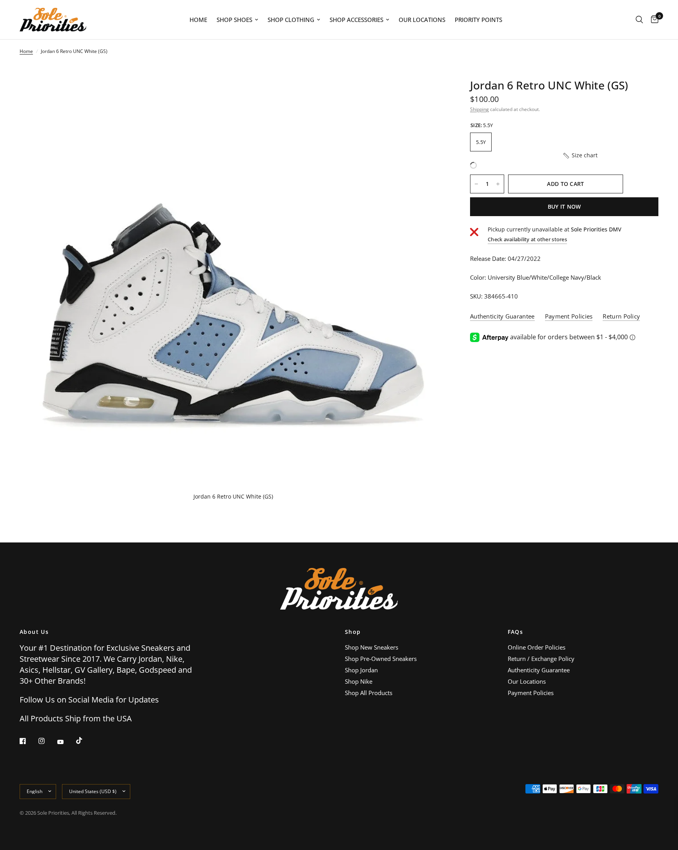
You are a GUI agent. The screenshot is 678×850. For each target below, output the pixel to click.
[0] (652, 19)
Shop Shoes (234, 20)
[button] (580, 155)
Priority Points (478, 20)
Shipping (479, 109)
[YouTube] (66, 742)
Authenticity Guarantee (539, 670)
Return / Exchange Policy (541, 659)
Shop (353, 632)
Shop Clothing (291, 20)
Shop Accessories (356, 20)
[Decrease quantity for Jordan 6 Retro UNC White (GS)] (476, 184)
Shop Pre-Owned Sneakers (381, 659)
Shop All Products (368, 693)
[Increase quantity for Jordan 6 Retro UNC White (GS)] (498, 184)
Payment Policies (531, 693)
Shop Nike (358, 681)
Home (198, 20)
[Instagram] (47, 741)
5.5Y (481, 142)
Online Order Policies (536, 647)
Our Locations (422, 20)
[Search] (639, 19)
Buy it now (564, 206)
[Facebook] (28, 741)
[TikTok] (84, 740)
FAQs (515, 632)
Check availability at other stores (527, 239)
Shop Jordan (361, 670)
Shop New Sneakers (371, 647)
